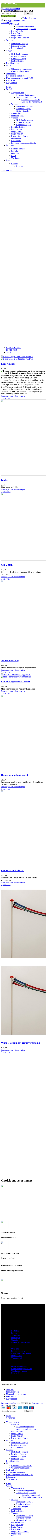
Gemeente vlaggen (18, 58)
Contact (14, 164)
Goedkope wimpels (19, 1371)
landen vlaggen (17, 61)
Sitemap (19, 166)
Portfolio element (18, 149)
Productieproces (12, 1392)
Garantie (14, 1340)
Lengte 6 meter (17, 31)
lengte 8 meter (17, 35)
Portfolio (14, 151)
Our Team (15, 158)
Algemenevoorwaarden (20, 1342)
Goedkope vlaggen (19, 1366)
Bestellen (15, 1331)
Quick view (5, 398)
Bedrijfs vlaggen (18, 127)
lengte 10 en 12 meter (20, 38)
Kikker (4, 480)
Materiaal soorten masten (21, 1353)
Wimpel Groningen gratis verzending (20, 1042)
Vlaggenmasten (17, 93)
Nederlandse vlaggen (19, 54)
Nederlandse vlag (10, 660)
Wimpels (14, 104)
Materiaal (15, 24)
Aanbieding (16, 113)
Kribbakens (16, 141)
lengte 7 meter (17, 33)
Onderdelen (16, 138)
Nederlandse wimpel (19, 44)
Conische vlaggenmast (20, 71)
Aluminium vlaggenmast (26, 29)
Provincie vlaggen (18, 56)
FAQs (13, 156)
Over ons (15, 153)
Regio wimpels (17, 48)
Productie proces (18, 1351)
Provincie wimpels (18, 46)
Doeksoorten (16, 1356)
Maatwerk (15, 1373)
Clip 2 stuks (7, 564)
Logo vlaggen (8, 363)
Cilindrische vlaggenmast (21, 69)
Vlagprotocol (16, 1358)
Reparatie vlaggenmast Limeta (23, 143)
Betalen (14, 1333)
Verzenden (15, 1335)
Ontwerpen (15, 1338)
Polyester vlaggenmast (25, 26)
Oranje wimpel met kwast (14, 775)
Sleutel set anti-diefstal (12, 870)
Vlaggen (14, 118)
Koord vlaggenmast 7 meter (15, 681)
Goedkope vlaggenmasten (21, 1369)
